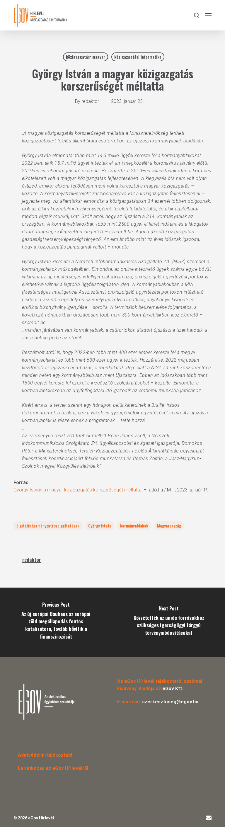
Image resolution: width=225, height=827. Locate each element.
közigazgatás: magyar (85, 57)
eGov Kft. (172, 688)
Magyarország (169, 526)
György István (99, 526)
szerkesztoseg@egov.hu (170, 702)
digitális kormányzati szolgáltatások (47, 526)
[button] (208, 15)
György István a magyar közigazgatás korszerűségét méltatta (77, 490)
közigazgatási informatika (137, 57)
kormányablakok (134, 526)
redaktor (90, 101)
